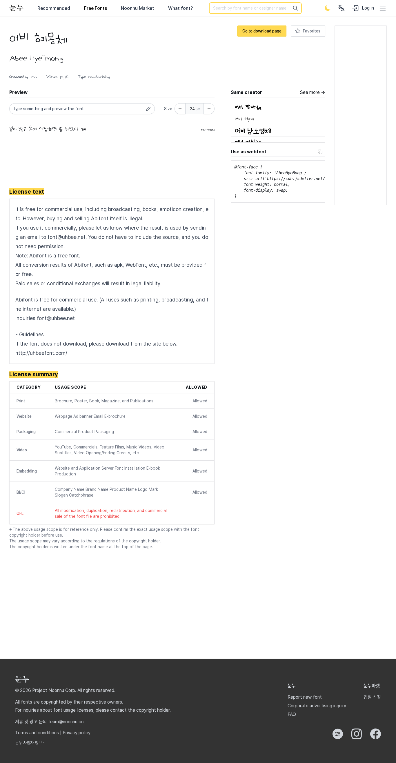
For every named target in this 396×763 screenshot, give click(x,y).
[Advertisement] (112, 161)
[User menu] (341, 8)
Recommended (53, 8)
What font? (180, 8)
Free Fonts (95, 8)
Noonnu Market (137, 8)
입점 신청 (372, 697)
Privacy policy (76, 732)
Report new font (305, 697)
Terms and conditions (37, 732)
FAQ (292, 714)
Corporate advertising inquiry (317, 705)
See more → (312, 92)
